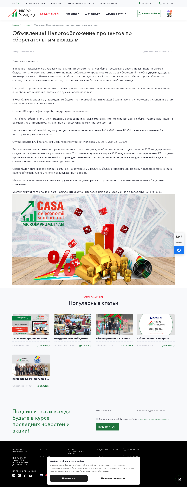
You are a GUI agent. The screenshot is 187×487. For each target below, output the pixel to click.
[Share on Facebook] (179, 250)
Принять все (68, 478)
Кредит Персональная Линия (76, 451)
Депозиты (91, 13)
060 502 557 (168, 3)
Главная (15, 25)
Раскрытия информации (19, 450)
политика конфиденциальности (153, 419)
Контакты (56, 3)
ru (19, 3)
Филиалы (146, 3)
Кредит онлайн (49, 13)
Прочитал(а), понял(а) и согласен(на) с (134, 419)
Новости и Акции (35, 3)
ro (13, 3)
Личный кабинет (150, 13)
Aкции (43, 450)
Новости (26, 25)
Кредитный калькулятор (81, 3)
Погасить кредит (109, 3)
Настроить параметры (113, 478)
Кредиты (71, 13)
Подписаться (107, 427)
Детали (42, 345)
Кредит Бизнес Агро (107, 450)
